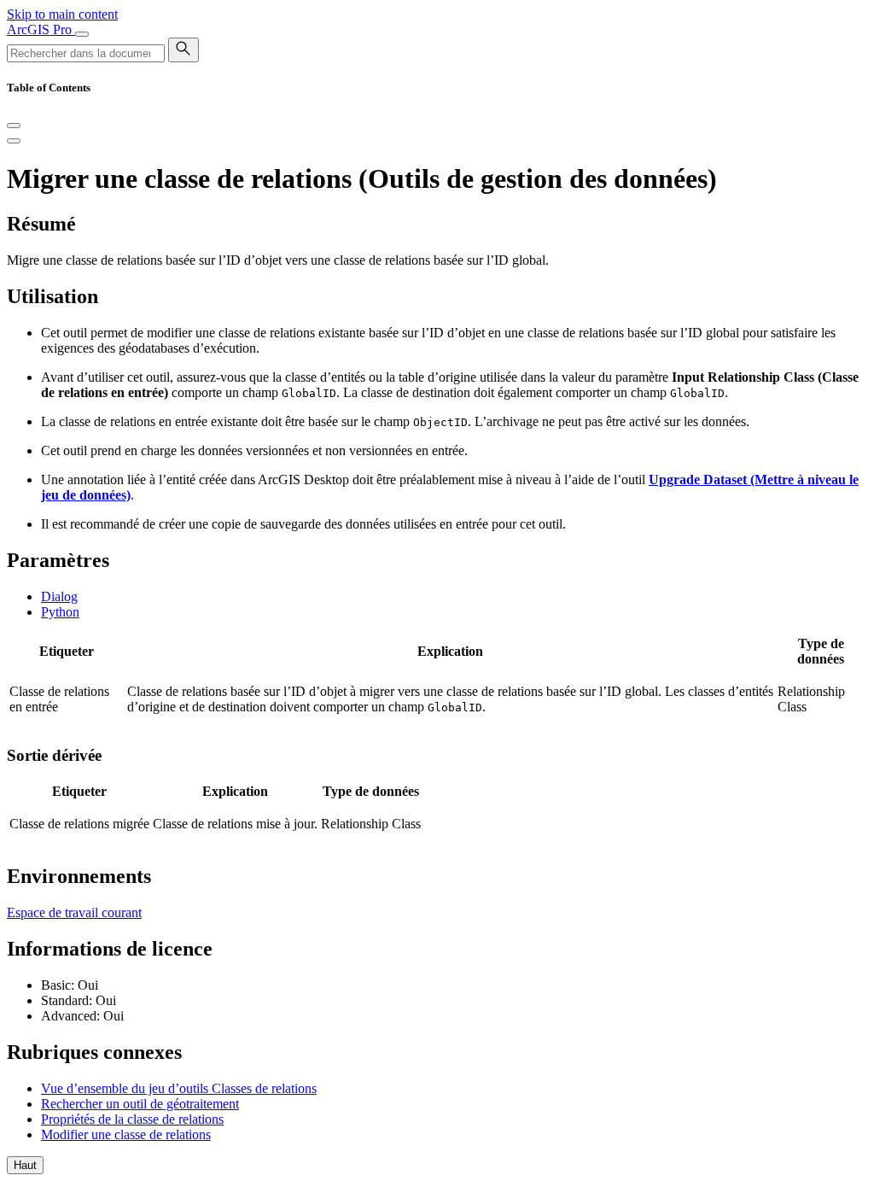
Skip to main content (62, 14)
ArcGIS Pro (41, 29)
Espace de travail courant (74, 912)
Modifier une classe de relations (126, 1134)
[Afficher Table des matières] (13, 140)
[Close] (13, 125)
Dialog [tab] (59, 596)
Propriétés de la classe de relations (132, 1119)
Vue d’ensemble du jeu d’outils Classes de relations (179, 1088)
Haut (25, 1165)
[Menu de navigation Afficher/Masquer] (82, 34)
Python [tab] (60, 612)
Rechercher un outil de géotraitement (140, 1103)
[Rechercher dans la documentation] (183, 50)
